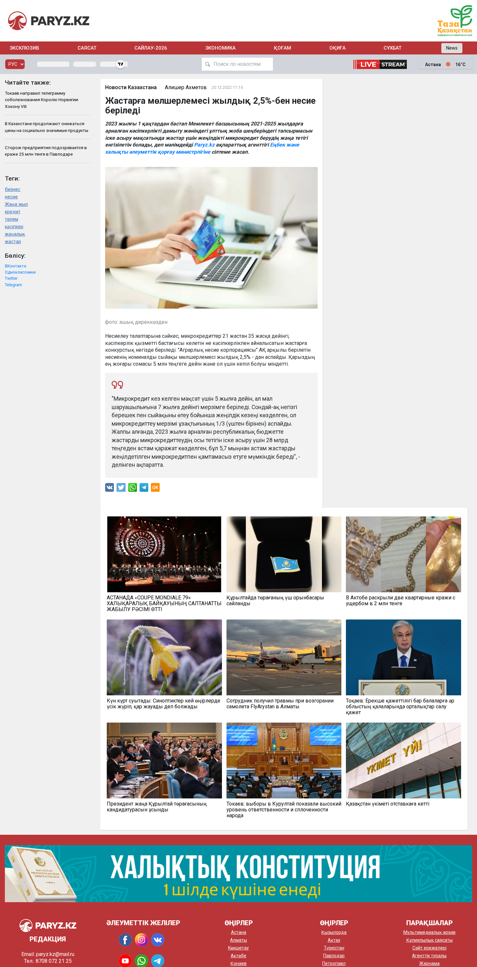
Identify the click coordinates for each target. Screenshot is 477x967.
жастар (13, 241)
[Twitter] (121, 489)
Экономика (220, 48)
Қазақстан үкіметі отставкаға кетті (387, 804)
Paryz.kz (204, 145)
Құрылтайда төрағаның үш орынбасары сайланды (275, 601)
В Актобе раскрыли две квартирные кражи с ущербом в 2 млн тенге (400, 601)
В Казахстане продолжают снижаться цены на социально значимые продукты (46, 127)
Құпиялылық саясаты (429, 940)
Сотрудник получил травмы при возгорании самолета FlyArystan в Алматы (280, 704)
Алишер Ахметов (186, 87)
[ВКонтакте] (109, 489)
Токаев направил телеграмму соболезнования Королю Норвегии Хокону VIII (41, 99)
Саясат (87, 48)
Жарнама (429, 963)
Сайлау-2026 (150, 48)
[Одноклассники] (155, 489)
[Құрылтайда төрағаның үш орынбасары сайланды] (284, 554)
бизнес (12, 189)
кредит (12, 212)
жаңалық (15, 234)
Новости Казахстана (131, 87)
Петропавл (334, 963)
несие (11, 197)
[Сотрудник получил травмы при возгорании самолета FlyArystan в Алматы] (284, 657)
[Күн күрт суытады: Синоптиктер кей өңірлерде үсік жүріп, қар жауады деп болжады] (164, 657)
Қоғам (282, 48)
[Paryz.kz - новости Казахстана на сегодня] (48, 20)
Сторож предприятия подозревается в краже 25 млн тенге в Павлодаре (46, 151)
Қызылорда (334, 932)
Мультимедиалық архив (429, 932)
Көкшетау (238, 947)
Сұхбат (392, 48)
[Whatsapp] (132, 489)
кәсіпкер (14, 227)
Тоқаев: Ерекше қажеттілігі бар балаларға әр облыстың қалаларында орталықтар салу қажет (400, 706)
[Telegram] (144, 489)
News (452, 48)
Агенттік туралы (429, 955)
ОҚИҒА (337, 48)
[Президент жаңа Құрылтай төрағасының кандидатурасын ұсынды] (164, 760)
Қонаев (238, 963)
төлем (11, 219)
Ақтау (334, 940)
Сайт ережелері (429, 947)
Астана (238, 932)
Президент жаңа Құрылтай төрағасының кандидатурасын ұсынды (157, 807)
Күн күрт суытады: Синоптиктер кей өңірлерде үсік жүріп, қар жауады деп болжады (163, 704)
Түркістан (334, 947)
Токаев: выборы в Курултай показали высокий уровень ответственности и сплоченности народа (283, 810)
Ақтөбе (238, 955)
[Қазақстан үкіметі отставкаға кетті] (403, 760)
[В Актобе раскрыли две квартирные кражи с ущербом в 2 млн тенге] (403, 554)
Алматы (238, 940)
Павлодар (334, 955)
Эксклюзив (24, 48)
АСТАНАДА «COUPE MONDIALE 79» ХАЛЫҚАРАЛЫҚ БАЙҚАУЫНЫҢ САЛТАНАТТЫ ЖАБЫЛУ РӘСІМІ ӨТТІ (164, 603)
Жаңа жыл (16, 204)
